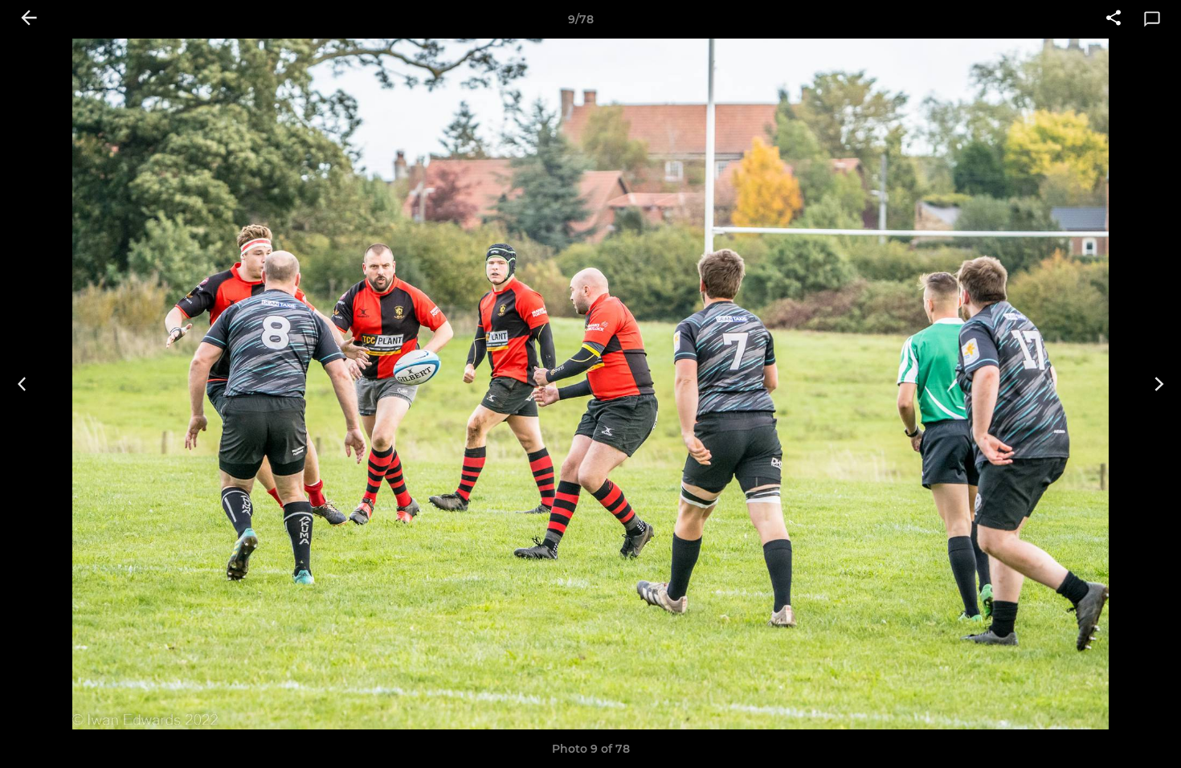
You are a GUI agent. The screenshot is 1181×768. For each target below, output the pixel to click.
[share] (1113, 19)
